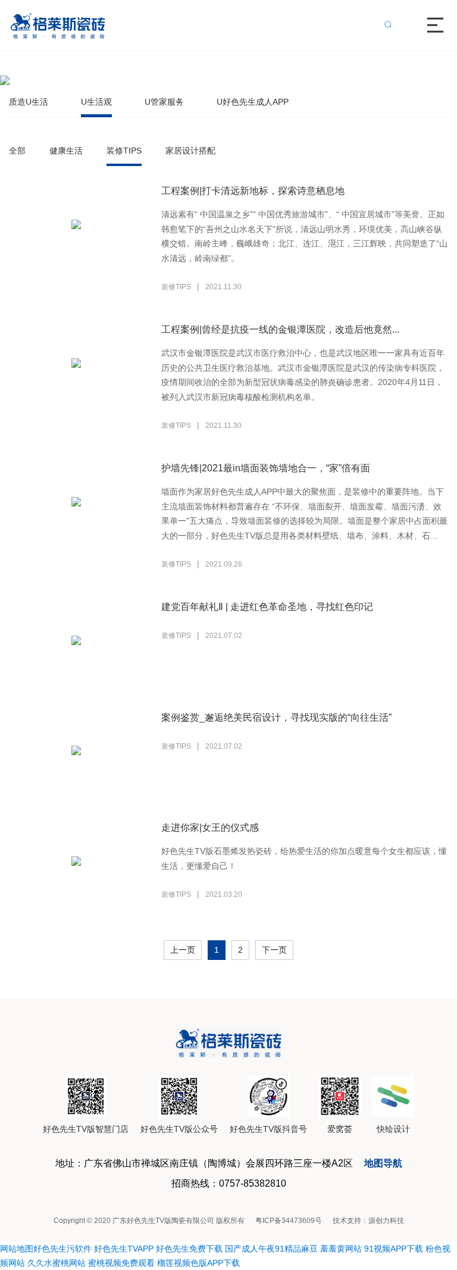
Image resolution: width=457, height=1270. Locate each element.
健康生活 (66, 150)
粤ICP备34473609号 (288, 1220)
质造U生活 (28, 102)
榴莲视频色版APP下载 (198, 1263)
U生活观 (96, 102)
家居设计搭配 (190, 150)
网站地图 (16, 1248)
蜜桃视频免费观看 (121, 1263)
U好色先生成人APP (253, 102)
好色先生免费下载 (189, 1248)
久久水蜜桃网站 (56, 1263)
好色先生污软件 (62, 1248)
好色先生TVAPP (124, 1248)
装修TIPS (124, 150)
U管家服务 (164, 102)
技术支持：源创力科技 (368, 1220)
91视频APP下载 (393, 1248)
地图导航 (383, 1163)
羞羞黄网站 (341, 1248)
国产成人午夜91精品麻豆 (271, 1248)
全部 (17, 150)
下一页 (274, 950)
